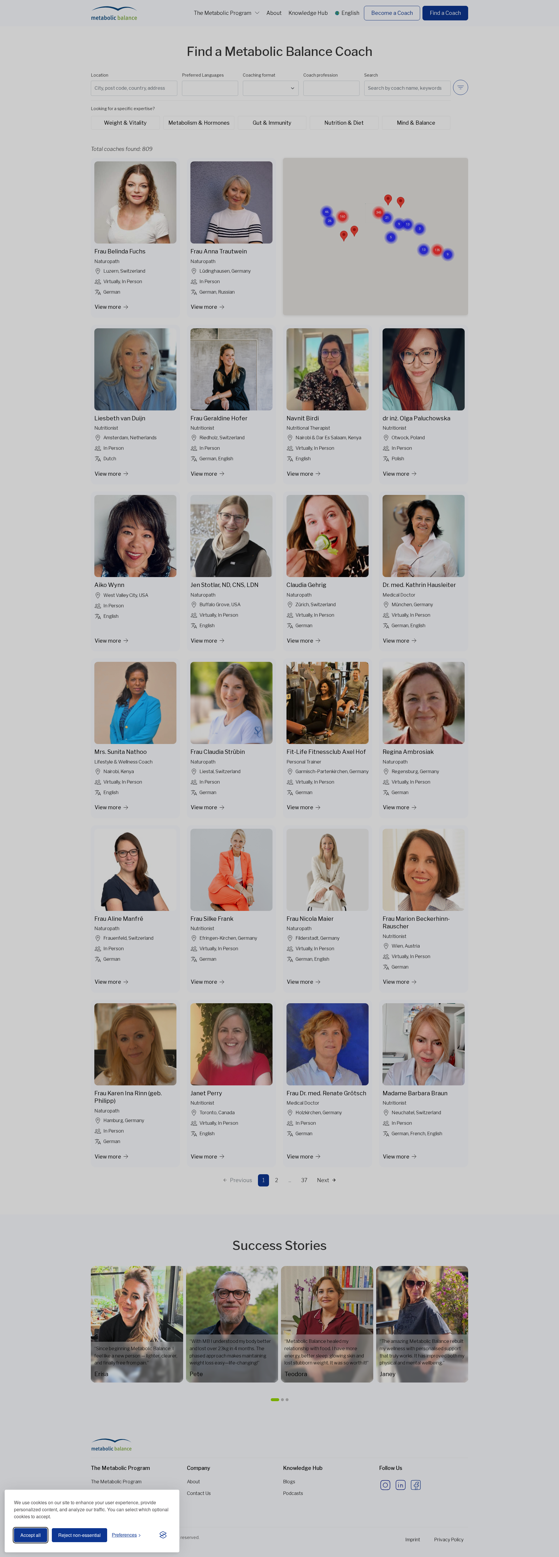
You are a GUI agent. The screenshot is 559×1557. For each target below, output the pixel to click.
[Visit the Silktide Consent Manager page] (163, 1535)
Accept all (30, 1535)
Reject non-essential (79, 1535)
